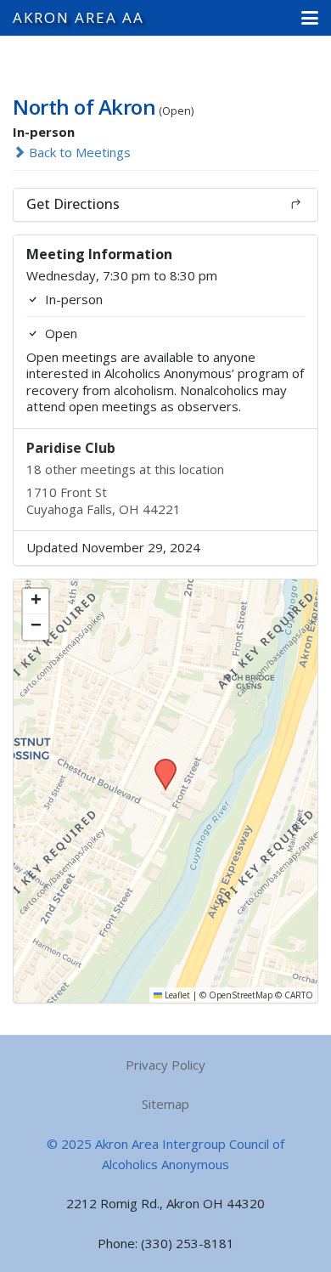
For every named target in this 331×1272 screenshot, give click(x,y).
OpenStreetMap (240, 995)
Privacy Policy (165, 1064)
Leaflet (176, 995)
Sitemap (165, 1103)
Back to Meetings (78, 152)
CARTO (298, 995)
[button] (309, 17)
